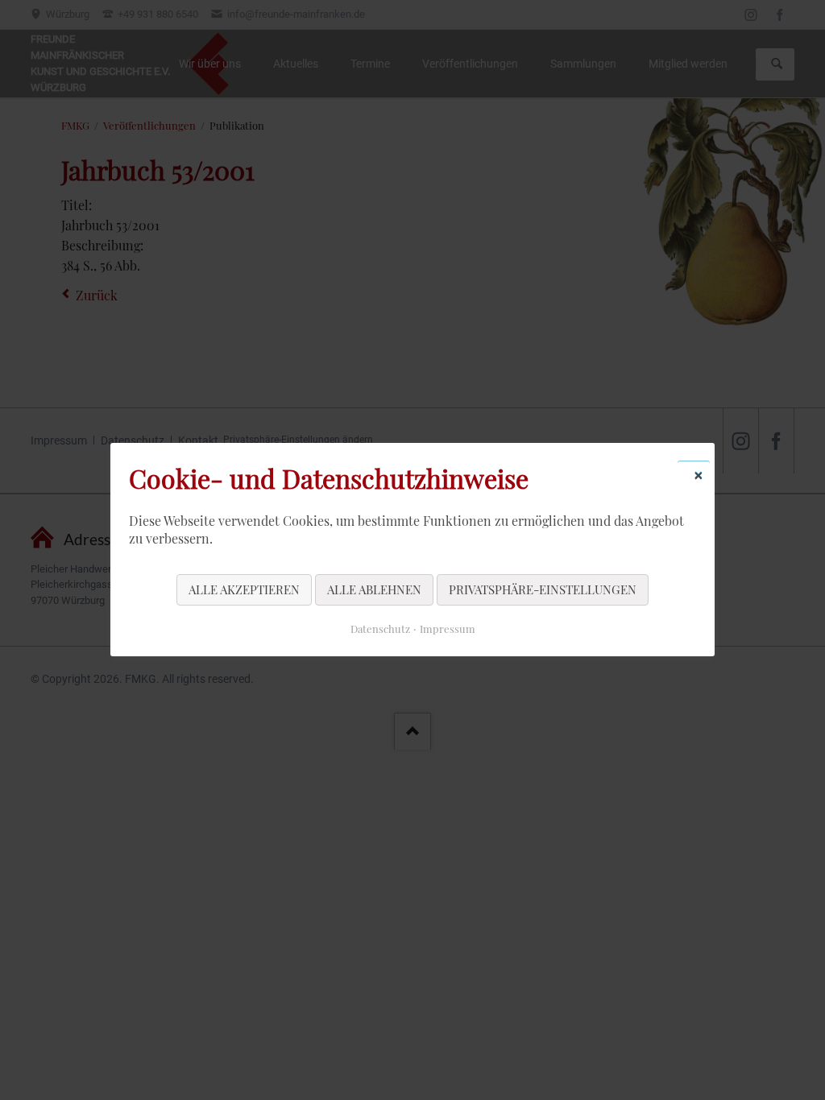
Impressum (447, 629)
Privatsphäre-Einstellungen (542, 589)
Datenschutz (380, 629)
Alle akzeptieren (244, 589)
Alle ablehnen (374, 589)
